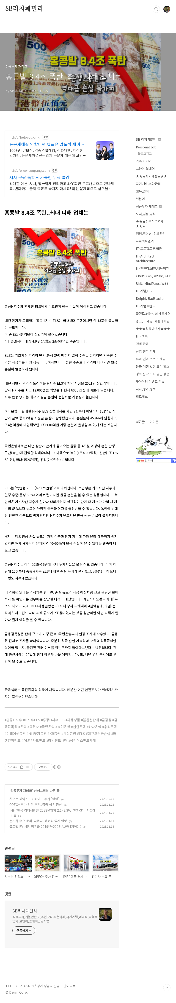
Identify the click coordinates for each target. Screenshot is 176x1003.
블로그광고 (145, 153)
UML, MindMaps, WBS (152, 283)
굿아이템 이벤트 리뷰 (150, 381)
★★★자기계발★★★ (151, 176)
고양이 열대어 (145, 168)
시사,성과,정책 (146, 389)
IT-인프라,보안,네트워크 (152, 268)
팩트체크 (142, 396)
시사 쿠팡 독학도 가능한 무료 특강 (39, 177)
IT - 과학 (142, 336)
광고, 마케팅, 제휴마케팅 (152, 321)
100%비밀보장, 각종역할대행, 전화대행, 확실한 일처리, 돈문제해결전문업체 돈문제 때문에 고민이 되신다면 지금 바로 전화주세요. (47, 153)
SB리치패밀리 (24, 9)
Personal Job (146, 147)
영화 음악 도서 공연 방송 (152, 374)
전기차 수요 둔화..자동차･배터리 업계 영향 (38, 820)
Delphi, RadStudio (150, 298)
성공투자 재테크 (21, 790)
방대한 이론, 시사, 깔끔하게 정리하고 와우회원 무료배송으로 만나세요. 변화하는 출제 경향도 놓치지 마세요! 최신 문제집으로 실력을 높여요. (61, 186)
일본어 (140, 198)
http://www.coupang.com (29, 170)
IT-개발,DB (144, 291)
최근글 (140, 421)
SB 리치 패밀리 (147, 139)
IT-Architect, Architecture (145, 258)
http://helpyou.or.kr (25, 137)
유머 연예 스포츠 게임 (150, 359)
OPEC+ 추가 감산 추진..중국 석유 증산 (35, 804)
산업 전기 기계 (146, 351)
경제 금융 (142, 343)
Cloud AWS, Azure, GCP (153, 276)
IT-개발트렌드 (145, 306)
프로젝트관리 (145, 241)
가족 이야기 (144, 161)
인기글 (154, 421)
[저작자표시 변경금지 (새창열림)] (56, 767)
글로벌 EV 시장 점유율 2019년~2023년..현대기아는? (45, 826)
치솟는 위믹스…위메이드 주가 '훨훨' (34, 798)
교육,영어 (142, 191)
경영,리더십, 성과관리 (150, 233)
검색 (156, 9)
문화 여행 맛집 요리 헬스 (152, 366)
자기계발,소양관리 (148, 183)
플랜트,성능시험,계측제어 (153, 313)
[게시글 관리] (27, 767)
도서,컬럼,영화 (146, 214)
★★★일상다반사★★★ (153, 328)
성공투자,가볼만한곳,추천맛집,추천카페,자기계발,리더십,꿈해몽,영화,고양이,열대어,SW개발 (55, 918)
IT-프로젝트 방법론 (149, 248)
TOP (166, 987)
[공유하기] (22, 767)
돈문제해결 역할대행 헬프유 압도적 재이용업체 (46, 144)
